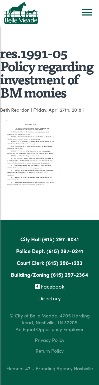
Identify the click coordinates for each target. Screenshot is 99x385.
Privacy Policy (49, 340)
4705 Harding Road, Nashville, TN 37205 (56, 319)
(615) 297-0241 (64, 251)
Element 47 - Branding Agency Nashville (49, 368)
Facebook (52, 286)
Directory (49, 298)
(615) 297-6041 (60, 239)
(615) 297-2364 (69, 274)
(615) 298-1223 (64, 262)
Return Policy (50, 350)
